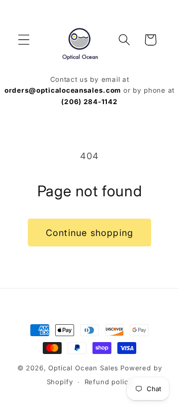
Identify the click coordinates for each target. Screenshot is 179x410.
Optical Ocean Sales (83, 368)
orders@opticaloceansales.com (62, 90)
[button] (24, 40)
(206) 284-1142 (89, 102)
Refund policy (109, 382)
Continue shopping (89, 233)
